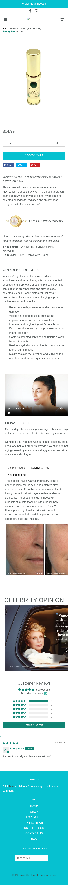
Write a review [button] (34, 724)
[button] (9, 31)
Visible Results (16, 467)
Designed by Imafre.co (46, 875)
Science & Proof (40, 467)
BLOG (34, 838)
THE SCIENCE (34, 822)
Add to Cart (34, 155)
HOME (34, 806)
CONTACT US (34, 833)
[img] (10, 743)
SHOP (34, 811)
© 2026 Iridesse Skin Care (23, 875)
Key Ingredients (17, 474)
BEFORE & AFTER (34, 817)
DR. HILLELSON (34, 828)
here (12, 786)
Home (5, 28)
